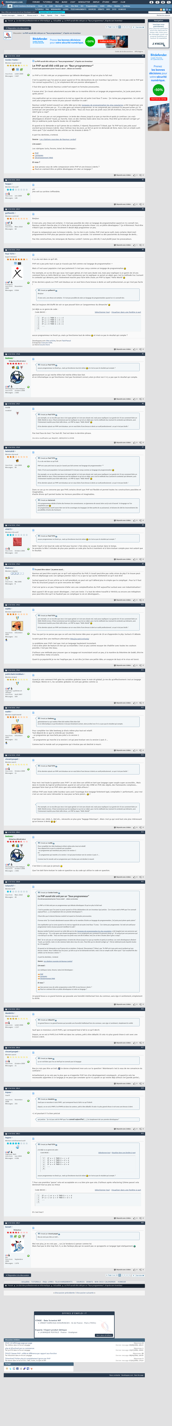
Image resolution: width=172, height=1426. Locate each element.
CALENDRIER (110, 1282)
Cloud (40, 6)
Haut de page (138, 1375)
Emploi (96, 2)
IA (46, 6)
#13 (142, 755)
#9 (143, 564)
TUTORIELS (39, 9)
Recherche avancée (163, 15)
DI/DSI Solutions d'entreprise (24, 6)
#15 (142, 881)
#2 (143, 180)
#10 (142, 604)
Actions (19, 15)
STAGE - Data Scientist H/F (48, 1321)
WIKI (108, 9)
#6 (143, 403)
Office (109, 6)
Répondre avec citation (124, 175)
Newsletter (84, 2)
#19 (142, 1133)
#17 (142, 1047)
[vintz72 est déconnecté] (17, 542)
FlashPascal (66, 341)
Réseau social (31, 15)
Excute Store (44, 345)
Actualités (57, 21)
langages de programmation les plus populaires (102, 105)
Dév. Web (74, 6)
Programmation (91, 6)
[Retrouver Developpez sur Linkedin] (170, 10)
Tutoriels (47, 2)
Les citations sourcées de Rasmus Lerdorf (58, 139)
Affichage (138, 52)
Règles (63, 15)
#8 (143, 525)
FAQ (57, 2)
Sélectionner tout (102, 312)
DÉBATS (101, 9)
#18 (142, 1088)
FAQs (45, 1282)
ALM (51, 6)
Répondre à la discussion (17, 28)
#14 (142, 832)
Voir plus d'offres (104, 1335)
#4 (143, 250)
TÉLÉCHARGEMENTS (78, 9)
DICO (114, 9)
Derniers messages (8, 15)
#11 (142, 670)
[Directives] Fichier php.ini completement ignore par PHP (27, 1359)
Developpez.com (127, 1375)
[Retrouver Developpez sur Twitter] (164, 10)
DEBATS (89, 1282)
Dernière (139, 27)
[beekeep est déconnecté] (17, 378)
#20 (142, 1223)
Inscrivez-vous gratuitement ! (52, 12)
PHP (37, 153)
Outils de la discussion (123, 52)
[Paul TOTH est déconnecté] (17, 273)
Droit (115, 2)
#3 (143, 209)
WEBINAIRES (56, 9)
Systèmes (126, 6)
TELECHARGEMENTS (63, 1282)
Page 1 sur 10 (113, 27)
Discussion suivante (85, 1293)
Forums (36, 2)
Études (105, 2)
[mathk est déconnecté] (17, 626)
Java (66, 6)
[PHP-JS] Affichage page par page (18, 1343)
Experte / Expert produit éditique (51, 1330)
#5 (143, 354)
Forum (10, 21)
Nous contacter (114, 1375)
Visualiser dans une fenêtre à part (126, 312)
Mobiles (117, 6)
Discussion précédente (65, 1293)
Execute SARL (47, 343)
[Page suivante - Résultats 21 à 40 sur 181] (133, 27)
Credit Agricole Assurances (55, 1323)
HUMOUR (122, 9)
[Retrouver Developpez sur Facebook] (167, 10)
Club (122, 2)
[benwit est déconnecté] (17, 1246)
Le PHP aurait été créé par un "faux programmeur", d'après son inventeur (52, 33)
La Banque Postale (49, 1332)
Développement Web (44, 158)
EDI (82, 6)
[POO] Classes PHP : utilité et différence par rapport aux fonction (31, 1354)
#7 (143, 447)
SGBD (102, 6)
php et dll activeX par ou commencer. (20, 1348)
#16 (142, 1009)
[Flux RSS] (161, 10)
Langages (39, 155)
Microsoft (58, 6)
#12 (142, 707)
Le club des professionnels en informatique (33, 21)
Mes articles (51, 341)
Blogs (64, 2)
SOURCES (92, 9)
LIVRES (65, 9)
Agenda (49, 15)
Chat (72, 2)
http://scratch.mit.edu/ (79, 639)
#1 (143, 56)
